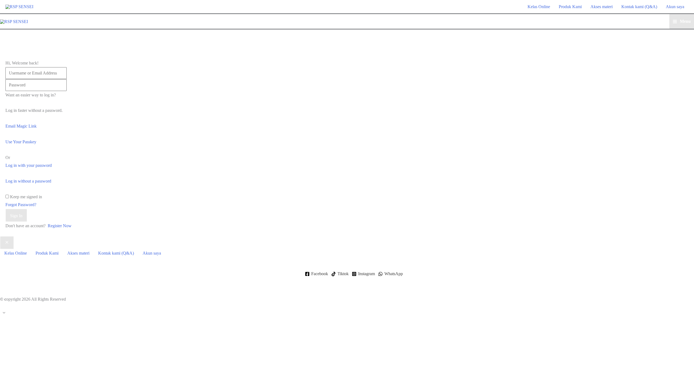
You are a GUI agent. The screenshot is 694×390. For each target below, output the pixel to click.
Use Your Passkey (20, 141)
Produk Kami (570, 6)
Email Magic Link (21, 126)
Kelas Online (539, 6)
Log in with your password (28, 165)
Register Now (60, 225)
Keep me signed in (26, 196)
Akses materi (601, 6)
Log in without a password (28, 181)
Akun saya (675, 6)
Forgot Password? (20, 204)
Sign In (16, 215)
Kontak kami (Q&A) (639, 6)
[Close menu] (7, 242)
